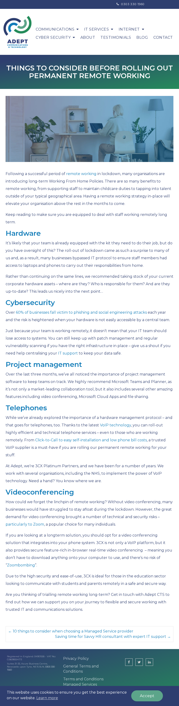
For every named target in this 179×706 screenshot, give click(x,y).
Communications (55, 29)
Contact (163, 37)
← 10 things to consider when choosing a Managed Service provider (70, 631)
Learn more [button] (47, 698)
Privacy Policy (76, 658)
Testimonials (115, 37)
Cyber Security (53, 37)
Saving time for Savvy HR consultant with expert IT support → (113, 636)
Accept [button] (147, 695)
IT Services (96, 29)
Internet (129, 29)
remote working (81, 174)
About (87, 37)
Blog (142, 37)
